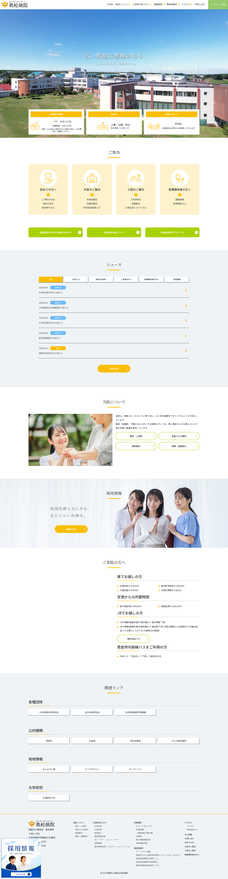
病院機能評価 (141, 843)
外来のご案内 (190, 846)
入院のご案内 (190, 850)
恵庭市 (49, 740)
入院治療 (98, 829)
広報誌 (139, 836)
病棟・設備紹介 (179, 446)
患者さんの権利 (179, 436)
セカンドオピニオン (144, 826)
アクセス (188, 822)
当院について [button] (121, 4)
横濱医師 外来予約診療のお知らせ (55, 232)
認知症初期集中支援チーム (147, 858)
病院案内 (136, 446)
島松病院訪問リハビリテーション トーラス (112, 846)
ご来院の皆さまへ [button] (140, 4)
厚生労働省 (135, 740)
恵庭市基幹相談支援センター (148, 865)
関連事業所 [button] (172, 4)
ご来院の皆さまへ (99, 822)
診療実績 (140, 829)
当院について (78, 822)
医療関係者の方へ (192, 854)
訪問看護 (98, 843)
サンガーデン (135, 769)
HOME (110, 4)
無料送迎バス (133, 638)
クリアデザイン (92, 769)
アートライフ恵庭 (143, 851)
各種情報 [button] (158, 4)
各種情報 (137, 822)
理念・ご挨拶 (136, 436)
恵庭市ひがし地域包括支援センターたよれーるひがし (158, 855)
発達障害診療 (99, 836)
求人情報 (188, 834)
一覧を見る (114, 368)
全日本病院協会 (92, 712)
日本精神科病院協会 (48, 712)
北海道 (92, 740)
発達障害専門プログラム (172, 232)
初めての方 (189, 842)
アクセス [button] (186, 4)
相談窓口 (98, 833)
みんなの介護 (49, 769)
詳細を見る (71, 529)
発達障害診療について (114, 232)
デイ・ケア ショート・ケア (106, 839)
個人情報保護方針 (143, 839)
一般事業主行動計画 (144, 833)
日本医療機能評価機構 (135, 712)
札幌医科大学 (49, 797)
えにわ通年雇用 (178, 740)
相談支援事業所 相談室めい (147, 861)
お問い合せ (199, 4)
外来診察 (98, 826)
